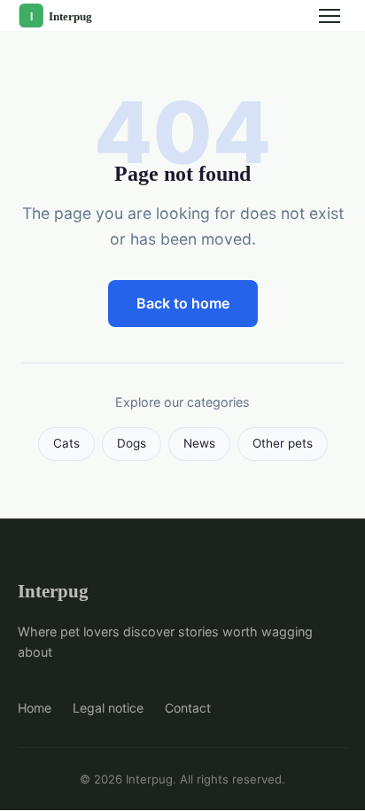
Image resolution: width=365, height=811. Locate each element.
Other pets (282, 443)
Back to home (182, 303)
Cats (66, 443)
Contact (188, 707)
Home (34, 707)
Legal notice (108, 707)
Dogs (131, 443)
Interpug (53, 591)
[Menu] (329, 16)
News (199, 443)
